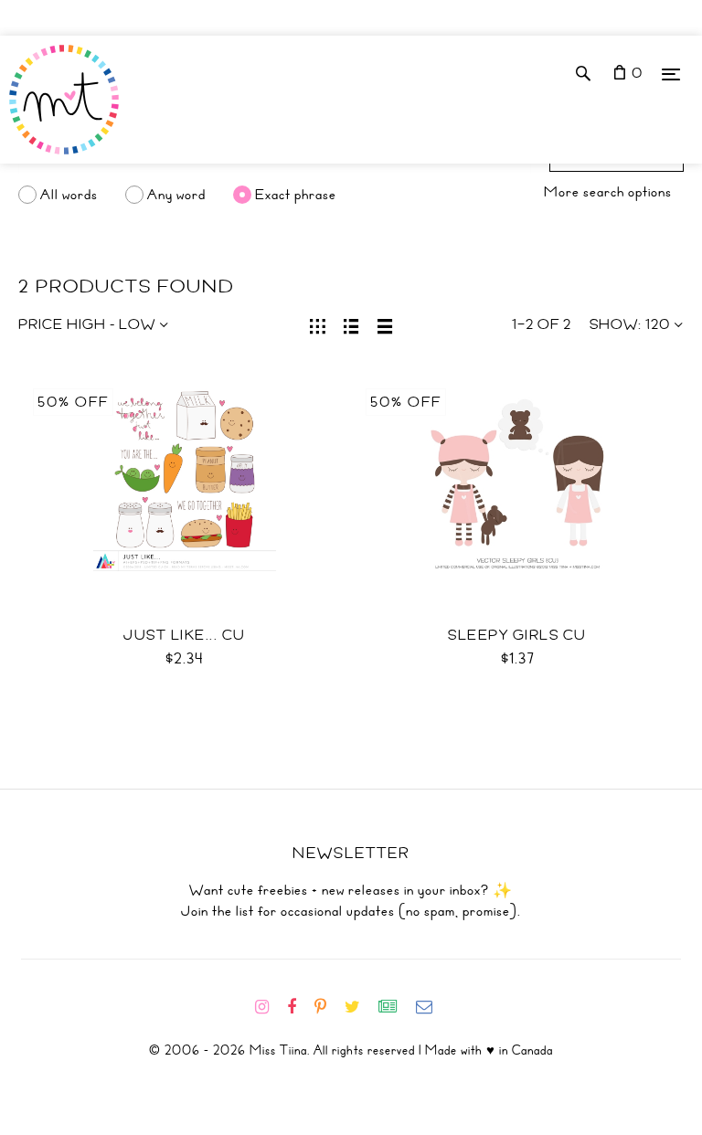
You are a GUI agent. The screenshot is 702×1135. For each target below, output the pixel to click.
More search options (608, 192)
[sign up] (395, 1007)
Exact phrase (295, 195)
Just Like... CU (184, 635)
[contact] (431, 1007)
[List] (351, 324)
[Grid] (317, 324)
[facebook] (299, 1007)
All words (69, 195)
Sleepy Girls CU (517, 635)
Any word (176, 195)
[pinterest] (327, 1007)
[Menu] (671, 73)
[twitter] (360, 1007)
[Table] (385, 324)
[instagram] (269, 1007)
